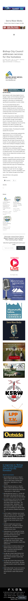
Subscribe (20, 248)
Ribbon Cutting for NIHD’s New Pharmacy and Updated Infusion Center (13, 527)
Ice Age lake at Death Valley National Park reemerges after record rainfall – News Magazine (14, 540)
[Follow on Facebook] (10, 16)
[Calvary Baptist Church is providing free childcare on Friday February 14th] (7, 198)
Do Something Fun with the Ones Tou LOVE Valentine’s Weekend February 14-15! (14, 509)
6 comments (17, 61)
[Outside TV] (14, 437)
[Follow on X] (15, 16)
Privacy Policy (11, 597)
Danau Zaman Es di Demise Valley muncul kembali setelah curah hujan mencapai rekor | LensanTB (14, 547)
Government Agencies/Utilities (10, 61)
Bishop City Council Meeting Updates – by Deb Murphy (17, 204)
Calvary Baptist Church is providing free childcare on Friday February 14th (6, 205)
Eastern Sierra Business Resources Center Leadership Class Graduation (14, 534)
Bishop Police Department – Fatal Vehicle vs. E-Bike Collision (13, 482)
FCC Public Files (14, 274)
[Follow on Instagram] (12, 16)
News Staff (7, 59)
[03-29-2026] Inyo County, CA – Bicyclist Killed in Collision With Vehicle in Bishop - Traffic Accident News (14, 478)
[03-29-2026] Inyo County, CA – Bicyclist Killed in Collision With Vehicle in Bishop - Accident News (14, 487)
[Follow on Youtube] (18, 16)
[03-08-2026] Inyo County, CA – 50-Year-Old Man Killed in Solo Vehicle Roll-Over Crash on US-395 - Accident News (14, 495)
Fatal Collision (22, 496)
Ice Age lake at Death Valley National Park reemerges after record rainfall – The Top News (14, 555)
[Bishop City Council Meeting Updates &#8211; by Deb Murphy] (17, 198)
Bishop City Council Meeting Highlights (7, 223)
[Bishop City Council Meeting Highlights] (7, 218)
